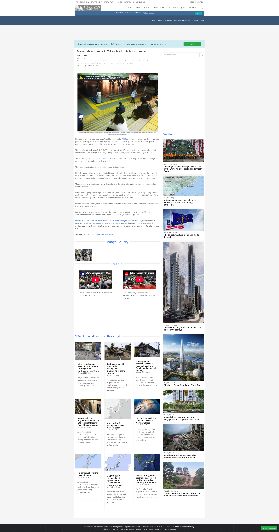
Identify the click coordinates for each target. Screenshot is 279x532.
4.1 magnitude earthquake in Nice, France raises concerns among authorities (180, 202)
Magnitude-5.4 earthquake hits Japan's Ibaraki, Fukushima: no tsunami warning (114, 480)
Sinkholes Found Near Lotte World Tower (183, 385)
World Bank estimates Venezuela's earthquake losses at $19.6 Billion (180, 456)
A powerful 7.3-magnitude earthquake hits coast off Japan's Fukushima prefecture (88, 421)
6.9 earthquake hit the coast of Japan (87, 474)
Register (193, 44)
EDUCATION (173, 8)
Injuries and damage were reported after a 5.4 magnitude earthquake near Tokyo (88, 367)
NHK (124, 139)
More (199, 13)
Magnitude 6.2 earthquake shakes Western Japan (115, 425)
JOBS (183, 8)
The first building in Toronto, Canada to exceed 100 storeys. (182, 328)
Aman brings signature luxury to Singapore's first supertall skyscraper (181, 418)
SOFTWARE (192, 8)
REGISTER (200, 2)
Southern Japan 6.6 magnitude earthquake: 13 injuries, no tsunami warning (116, 368)
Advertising (140, 2)
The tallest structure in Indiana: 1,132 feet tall (181, 236)
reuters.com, (88, 234)
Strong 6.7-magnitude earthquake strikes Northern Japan (146, 420)
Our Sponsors (129, 2)
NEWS (138, 8)
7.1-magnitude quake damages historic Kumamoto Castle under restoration (182, 494)
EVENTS (147, 8)
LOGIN (192, 2)
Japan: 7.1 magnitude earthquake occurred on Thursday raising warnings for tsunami (146, 479)
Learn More (161, 44)
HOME (130, 8)
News (160, 20)
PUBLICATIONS (158, 8)
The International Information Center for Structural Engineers (99, 2)
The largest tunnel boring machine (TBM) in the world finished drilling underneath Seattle (183, 168)
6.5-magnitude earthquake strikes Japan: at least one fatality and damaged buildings (146, 366)
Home (154, 20)
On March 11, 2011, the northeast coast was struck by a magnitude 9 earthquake (108, 220)
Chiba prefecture (104, 158)
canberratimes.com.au (104, 234)
